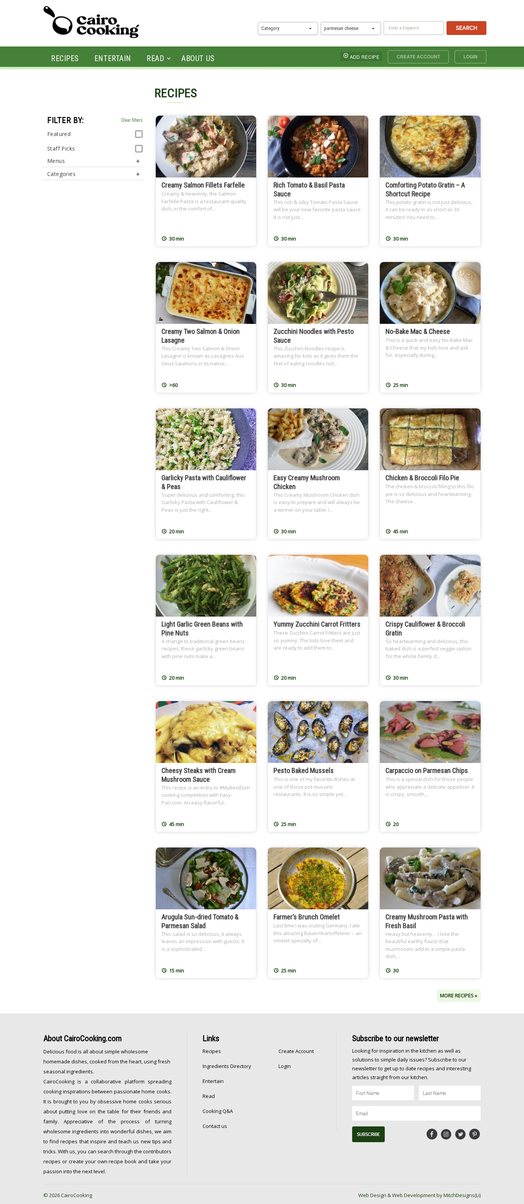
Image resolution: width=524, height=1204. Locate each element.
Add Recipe (364, 56)
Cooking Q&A (218, 1111)
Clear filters (132, 120)
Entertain (112, 58)
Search (466, 28)
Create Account (418, 56)
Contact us (215, 1126)
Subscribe (368, 1134)
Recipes (65, 58)
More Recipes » (458, 995)
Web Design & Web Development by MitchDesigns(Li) (419, 1195)
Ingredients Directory (227, 1066)
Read (155, 58)
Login (470, 56)
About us (197, 58)
